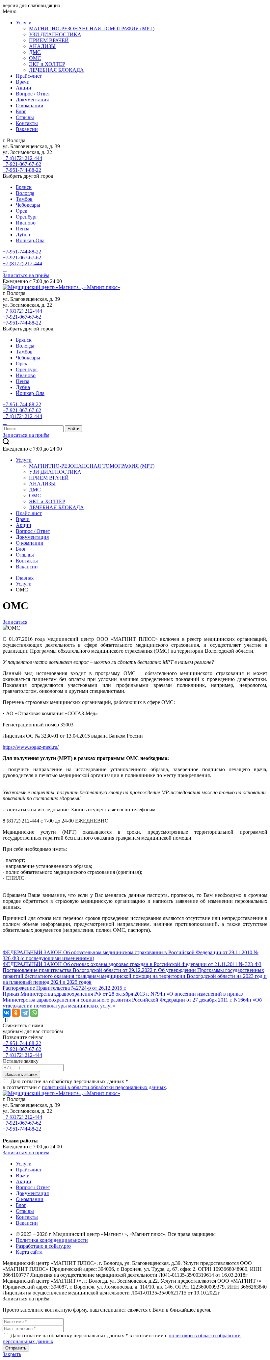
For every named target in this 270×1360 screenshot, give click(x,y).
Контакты (27, 123)
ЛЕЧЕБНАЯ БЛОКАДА (56, 70)
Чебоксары (28, 205)
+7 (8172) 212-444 (22, 158)
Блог (21, 111)
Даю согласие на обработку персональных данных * (69, 1081)
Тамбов (24, 199)
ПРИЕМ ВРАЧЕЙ (49, 40)
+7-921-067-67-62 (22, 164)
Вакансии (27, 129)
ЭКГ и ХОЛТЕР (47, 64)
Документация (32, 99)
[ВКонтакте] (7, 1013)
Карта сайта (29, 1252)
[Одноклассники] (16, 1013)
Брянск (24, 187)
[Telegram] (25, 1013)
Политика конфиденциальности (52, 1240)
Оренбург (27, 217)
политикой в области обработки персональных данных (104, 1087)
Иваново (26, 222)
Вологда (25, 193)
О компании (29, 105)
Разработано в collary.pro (43, 1246)
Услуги (24, 22)
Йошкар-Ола (30, 240)
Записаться (15, 622)
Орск (21, 211)
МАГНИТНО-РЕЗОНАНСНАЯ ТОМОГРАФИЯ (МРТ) (91, 28)
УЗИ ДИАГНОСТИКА (55, 34)
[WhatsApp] (34, 1013)
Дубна (23, 234)
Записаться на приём (26, 275)
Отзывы (25, 117)
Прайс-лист (29, 76)
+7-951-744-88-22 (22, 170)
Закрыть (12, 1354)
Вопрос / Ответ (33, 93)
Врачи (23, 82)
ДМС (35, 52)
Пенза (22, 228)
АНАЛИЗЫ (42, 46)
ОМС (35, 58)
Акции (23, 88)
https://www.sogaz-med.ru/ (31, 747)
